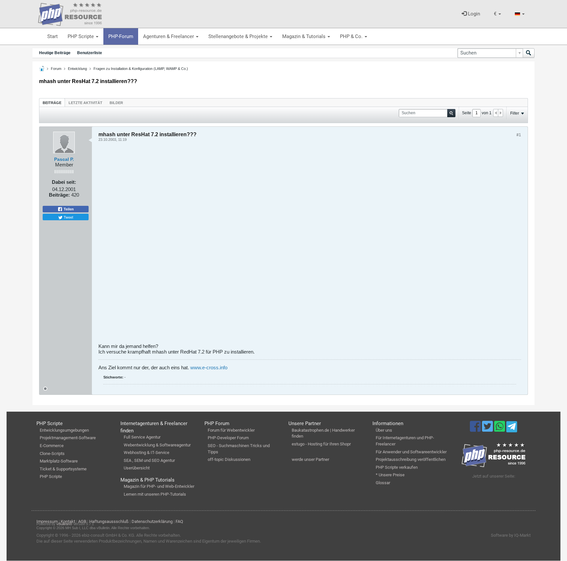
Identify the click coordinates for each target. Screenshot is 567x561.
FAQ (179, 521)
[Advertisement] (295, 244)
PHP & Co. (352, 36)
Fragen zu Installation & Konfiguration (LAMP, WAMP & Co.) (141, 69)
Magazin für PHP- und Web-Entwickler (159, 486)
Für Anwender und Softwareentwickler (411, 451)
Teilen (68, 209)
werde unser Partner (310, 459)
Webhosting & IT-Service (146, 452)
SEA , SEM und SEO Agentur (149, 460)
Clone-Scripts (52, 453)
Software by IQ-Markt (511, 535)
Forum (56, 69)
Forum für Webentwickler (231, 430)
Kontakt (68, 521)
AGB (82, 521)
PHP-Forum (120, 36)
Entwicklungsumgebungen (64, 430)
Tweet (68, 217)
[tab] (52, 102)
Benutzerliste (89, 53)
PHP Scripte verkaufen (397, 467)
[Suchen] (529, 53)
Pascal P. (64, 159)
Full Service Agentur (142, 437)
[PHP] (69, 13)
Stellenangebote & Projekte (238, 36)
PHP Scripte (81, 36)
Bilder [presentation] (116, 103)
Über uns (384, 430)
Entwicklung (77, 69)
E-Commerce (52, 445)
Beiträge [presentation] (52, 103)
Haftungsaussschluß (109, 521)
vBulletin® (64, 524)
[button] (497, 14)
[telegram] (511, 428)
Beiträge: (59, 195)
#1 (518, 135)
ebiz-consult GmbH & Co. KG (108, 535)
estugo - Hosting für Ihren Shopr (321, 444)
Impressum (47, 521)
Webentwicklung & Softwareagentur (157, 444)
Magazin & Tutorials (304, 36)
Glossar (383, 482)
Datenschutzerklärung (152, 521)
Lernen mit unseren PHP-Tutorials (155, 494)
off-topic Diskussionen (229, 459)
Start (52, 36)
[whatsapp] (500, 429)
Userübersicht (137, 467)
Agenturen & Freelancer (169, 36)
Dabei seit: (64, 182)
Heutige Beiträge (55, 53)
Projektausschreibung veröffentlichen (411, 459)
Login (473, 14)
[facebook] (476, 429)
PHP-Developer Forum (228, 437)
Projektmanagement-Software (68, 437)
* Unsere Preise (390, 474)
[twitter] (488, 429)
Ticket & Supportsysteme (63, 468)
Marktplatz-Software (59, 461)
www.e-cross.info (208, 367)
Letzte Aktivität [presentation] (85, 103)
